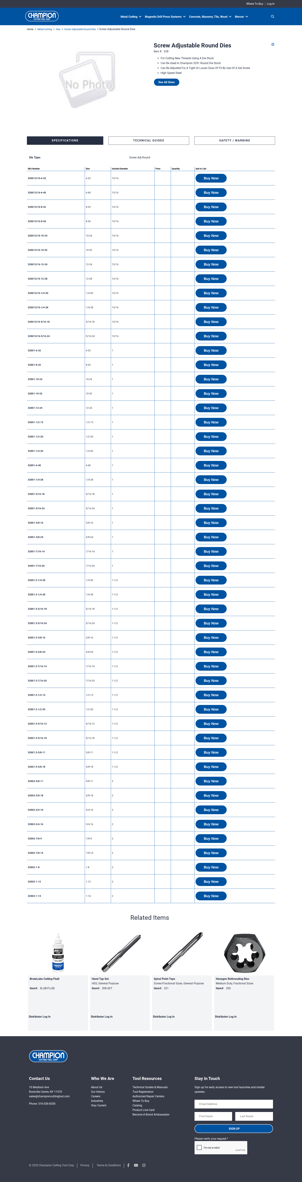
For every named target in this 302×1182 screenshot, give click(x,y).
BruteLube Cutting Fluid (44, 979)
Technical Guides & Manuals (150, 1087)
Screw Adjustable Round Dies (80, 29)
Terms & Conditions (109, 1165)
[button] (211, 178)
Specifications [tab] (65, 140)
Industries (97, 1101)
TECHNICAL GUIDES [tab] (148, 140)
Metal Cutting (45, 29)
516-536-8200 (46, 1103)
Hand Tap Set (100, 979)
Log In (271, 3)
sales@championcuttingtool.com (49, 1096)
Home (30, 29)
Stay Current (98, 1105)
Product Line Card (143, 1110)
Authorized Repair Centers (148, 1096)
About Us (96, 1087)
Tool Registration (142, 1091)
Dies (58, 29)
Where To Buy (254, 3)
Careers (95, 1096)
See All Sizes (166, 82)
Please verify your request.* (211, 1138)
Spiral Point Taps (164, 979)
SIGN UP (234, 1128)
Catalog (137, 1105)
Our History (98, 1091)
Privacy (84, 1165)
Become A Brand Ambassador (150, 1114)
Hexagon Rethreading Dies (232, 979)
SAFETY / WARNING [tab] (234, 140)
